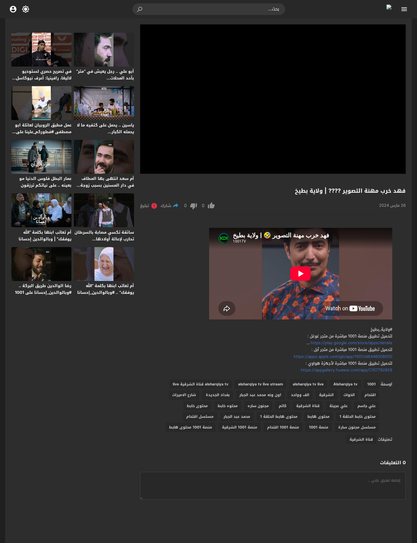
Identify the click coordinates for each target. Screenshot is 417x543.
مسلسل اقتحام (200, 416)
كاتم (282, 406)
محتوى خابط (197, 406)
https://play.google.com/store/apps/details (351, 343)
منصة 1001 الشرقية (239, 427)
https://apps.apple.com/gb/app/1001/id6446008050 (343, 356)
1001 (371, 384)
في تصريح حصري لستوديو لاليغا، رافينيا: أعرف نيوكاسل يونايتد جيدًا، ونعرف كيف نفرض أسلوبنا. (43, 81)
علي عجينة (338, 406)
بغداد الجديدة (218, 395)
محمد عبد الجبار (236, 416)
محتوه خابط (228, 406)
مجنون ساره (258, 406)
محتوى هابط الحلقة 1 (279, 416)
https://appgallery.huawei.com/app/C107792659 (346, 370)
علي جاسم (366, 406)
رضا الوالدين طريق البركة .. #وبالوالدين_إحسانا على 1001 (43, 289)
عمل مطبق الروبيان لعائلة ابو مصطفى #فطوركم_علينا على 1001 (43, 131)
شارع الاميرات (184, 395)
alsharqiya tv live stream (260, 384)
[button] (140, 9)
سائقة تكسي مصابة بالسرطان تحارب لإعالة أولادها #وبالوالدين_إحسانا (104, 239)
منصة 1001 (318, 427)
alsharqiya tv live (308, 384)
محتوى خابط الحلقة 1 (357, 416)
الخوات (349, 395)
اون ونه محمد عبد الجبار (260, 395)
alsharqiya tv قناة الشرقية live (200, 384)
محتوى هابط (318, 416)
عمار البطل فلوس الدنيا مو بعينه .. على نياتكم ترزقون (45, 182)
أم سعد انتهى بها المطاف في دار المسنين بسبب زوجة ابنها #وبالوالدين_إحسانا (107, 185)
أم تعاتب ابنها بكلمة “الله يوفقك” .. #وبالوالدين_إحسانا (105, 289)
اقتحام (370, 395)
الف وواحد (300, 395)
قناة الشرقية (308, 406)
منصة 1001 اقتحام (283, 427)
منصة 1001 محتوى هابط (190, 427)
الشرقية (326, 395)
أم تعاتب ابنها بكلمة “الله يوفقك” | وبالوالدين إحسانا (45, 235)
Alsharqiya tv (345, 384)
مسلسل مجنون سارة (357, 427)
